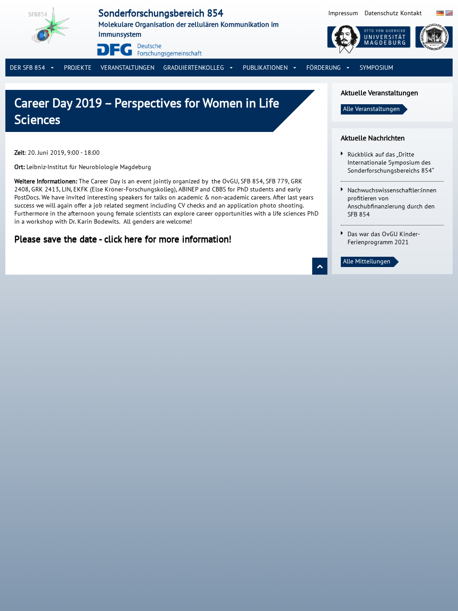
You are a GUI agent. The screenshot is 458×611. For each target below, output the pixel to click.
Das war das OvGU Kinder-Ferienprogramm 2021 (384, 238)
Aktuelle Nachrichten (373, 138)
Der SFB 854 (27, 68)
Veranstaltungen (127, 68)
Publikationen (265, 68)
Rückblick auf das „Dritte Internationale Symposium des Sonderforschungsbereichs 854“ (391, 162)
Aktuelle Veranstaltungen (379, 93)
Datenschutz (381, 13)
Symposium (376, 68)
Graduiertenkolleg (193, 68)
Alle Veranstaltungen (371, 109)
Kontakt (411, 13)
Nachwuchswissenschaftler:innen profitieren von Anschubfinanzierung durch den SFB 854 (392, 202)
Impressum (343, 13)
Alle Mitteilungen (366, 261)
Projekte (78, 68)
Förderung (323, 68)
